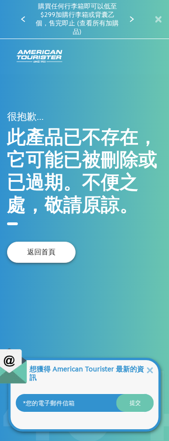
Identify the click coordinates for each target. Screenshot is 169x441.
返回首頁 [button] (41, 252)
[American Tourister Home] (39, 56)
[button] (23, 19)
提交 (135, 403)
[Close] (149, 370)
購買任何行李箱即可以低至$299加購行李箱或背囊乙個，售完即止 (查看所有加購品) (77, 19)
